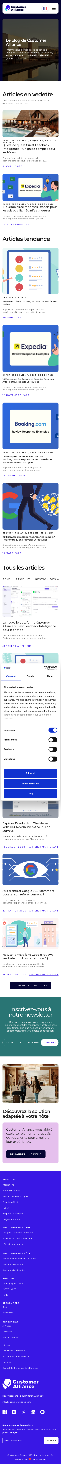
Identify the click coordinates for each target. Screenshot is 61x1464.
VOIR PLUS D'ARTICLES (30, 985)
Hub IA (6, 1208)
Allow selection (30, 783)
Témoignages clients (13, 1283)
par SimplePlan (39, 1459)
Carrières (7, 1332)
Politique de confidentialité (16, 1356)
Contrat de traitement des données (20, 1368)
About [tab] (50, 676)
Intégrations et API (11, 1219)
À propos (7, 1326)
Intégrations (8, 1185)
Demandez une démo (26, 1154)
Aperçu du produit (11, 1191)
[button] (53, 8)
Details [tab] (30, 676)
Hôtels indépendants (13, 1244)
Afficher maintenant (17, 646)
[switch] (52, 739)
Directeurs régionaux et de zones (19, 1259)
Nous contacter (10, 1337)
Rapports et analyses (13, 1214)
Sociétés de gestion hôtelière (17, 1238)
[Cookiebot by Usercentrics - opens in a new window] (43, 668)
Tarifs (5, 1295)
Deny (30, 793)
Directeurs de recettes (14, 1270)
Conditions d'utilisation (14, 1351)
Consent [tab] (11, 676)
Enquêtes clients (11, 1202)
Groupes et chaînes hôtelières (18, 1233)
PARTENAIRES (9, 1289)
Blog (5, 1307)
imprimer (7, 1362)
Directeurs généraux (13, 1264)
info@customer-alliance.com (17, 1402)
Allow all (30, 773)
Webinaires (8, 1313)
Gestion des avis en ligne (15, 1196)
